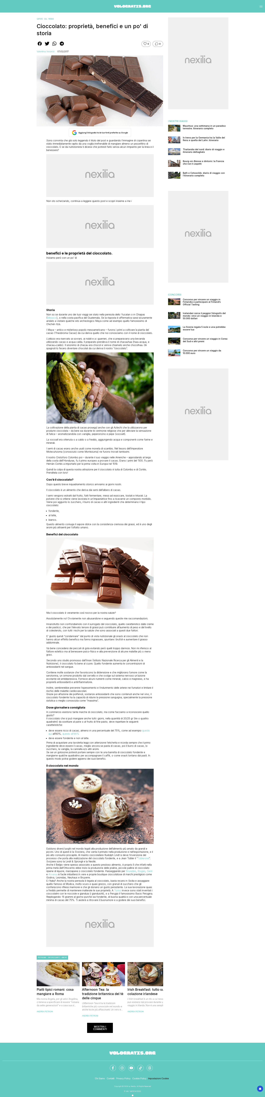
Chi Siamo (100, 1078)
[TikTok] (138, 1066)
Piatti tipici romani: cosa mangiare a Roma (55, 992)
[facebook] (40, 45)
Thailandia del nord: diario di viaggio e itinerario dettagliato (204, 150)
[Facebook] (111, 1066)
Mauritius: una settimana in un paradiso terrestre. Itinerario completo (204, 127)
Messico (52, 317)
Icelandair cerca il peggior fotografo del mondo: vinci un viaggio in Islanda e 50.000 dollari (204, 316)
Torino (117, 890)
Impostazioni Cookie (158, 1078)
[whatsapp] (54, 45)
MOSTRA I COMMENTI (100, 1028)
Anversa (53, 874)
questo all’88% (70, 733)
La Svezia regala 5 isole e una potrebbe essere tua (204, 328)
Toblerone (143, 858)
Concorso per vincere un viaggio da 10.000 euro (202, 351)
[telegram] (62, 45)
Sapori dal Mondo (45, 19)
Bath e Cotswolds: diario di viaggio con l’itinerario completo (204, 174)
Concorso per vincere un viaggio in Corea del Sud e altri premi (205, 340)
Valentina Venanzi (45, 51)
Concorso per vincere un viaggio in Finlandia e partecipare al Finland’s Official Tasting (202, 302)
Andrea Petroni (45, 1011)
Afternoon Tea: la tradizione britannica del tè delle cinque (102, 994)
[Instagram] (120, 1066)
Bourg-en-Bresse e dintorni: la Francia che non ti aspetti (203, 162)
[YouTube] (129, 1066)
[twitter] (47, 45)
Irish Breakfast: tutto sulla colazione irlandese (147, 992)
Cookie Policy (139, 1078)
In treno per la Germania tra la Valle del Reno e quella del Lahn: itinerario (204, 138)
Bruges (141, 871)
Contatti (110, 1078)
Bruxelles (131, 871)
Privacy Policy (123, 1078)
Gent (149, 871)
